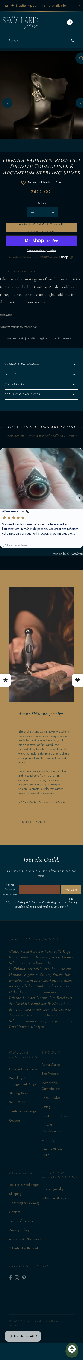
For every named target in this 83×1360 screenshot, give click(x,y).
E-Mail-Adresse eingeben (10, 889)
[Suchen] (73, 40)
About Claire (51, 1064)
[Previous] (7, 103)
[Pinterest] (24, 1277)
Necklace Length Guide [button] (39, 338)
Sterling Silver (19, 1093)
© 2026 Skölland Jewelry (26, 1321)
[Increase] (53, 212)
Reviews (15, 1120)
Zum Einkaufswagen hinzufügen (41, 227)
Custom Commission (24, 1069)
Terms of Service (21, 1221)
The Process (50, 1073)
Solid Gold (17, 1102)
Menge (41, 203)
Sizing (46, 1106)
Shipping (15, 1193)
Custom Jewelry (53, 1189)
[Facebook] (10, 1277)
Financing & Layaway (24, 1203)
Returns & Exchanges (24, 1184)
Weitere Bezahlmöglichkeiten (41, 250)
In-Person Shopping (56, 1198)
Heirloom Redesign (23, 1111)
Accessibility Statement (25, 1239)
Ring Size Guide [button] (15, 338)
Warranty (48, 1140)
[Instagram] (17, 1277)
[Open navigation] (77, 22)
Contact (14, 1212)
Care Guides (51, 1098)
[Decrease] (32, 212)
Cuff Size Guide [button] (63, 338)
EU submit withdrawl (23, 1248)
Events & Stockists (54, 1116)
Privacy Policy (19, 1230)
